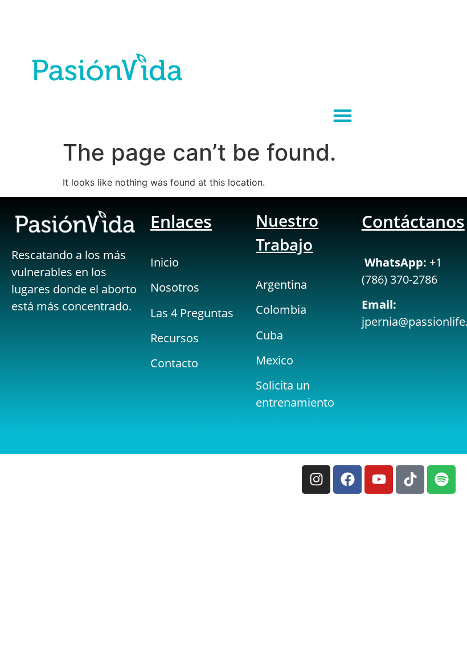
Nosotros (174, 287)
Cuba (269, 335)
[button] (342, 115)
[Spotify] (441, 479)
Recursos (174, 338)
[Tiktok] (410, 479)
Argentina (281, 284)
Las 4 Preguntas (191, 313)
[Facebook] (347, 479)
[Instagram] (316, 479)
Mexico (274, 360)
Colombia (281, 309)
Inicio (164, 262)
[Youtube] (378, 479)
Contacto (174, 363)
